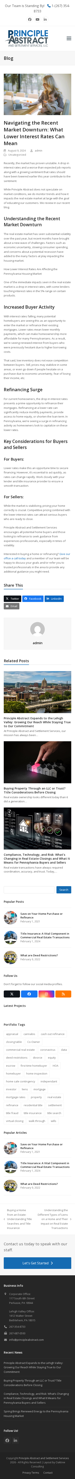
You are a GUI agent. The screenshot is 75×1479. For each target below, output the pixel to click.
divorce (37, 1057)
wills (53, 1121)
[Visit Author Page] (37, 629)
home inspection (36, 1073)
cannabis (29, 1034)
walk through (37, 1121)
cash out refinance (53, 1034)
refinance (12, 1105)
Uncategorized (17, 154)
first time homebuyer (34, 1065)
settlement (55, 1105)
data (64, 1050)
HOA (55, 1065)
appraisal (12, 1034)
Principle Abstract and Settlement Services (44, 1458)
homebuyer (13, 1073)
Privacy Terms (30, 1472)
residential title (33, 1105)
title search (54, 1113)
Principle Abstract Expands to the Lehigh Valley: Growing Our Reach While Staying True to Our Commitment (37, 722)
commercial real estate (20, 1050)
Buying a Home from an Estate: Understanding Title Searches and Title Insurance (18, 1219)
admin (38, 150)
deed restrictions (17, 1057)
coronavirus (47, 1050)
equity (52, 1057)
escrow (10, 1065)
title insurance (33, 1113)
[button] (69, 38)
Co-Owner (33, 1042)
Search (63, 890)
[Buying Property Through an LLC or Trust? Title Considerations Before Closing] (37, 762)
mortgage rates (15, 1097)
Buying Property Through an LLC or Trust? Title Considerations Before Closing (34, 790)
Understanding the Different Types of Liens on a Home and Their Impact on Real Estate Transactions (52, 1219)
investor (11, 1089)
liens (25, 1089)
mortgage (40, 1089)
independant (49, 1081)
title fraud (12, 1113)
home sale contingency (20, 1081)
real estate (54, 1097)
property (36, 1097)
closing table (14, 1042)
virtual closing (14, 1121)
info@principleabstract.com (26, 1340)
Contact (47, 1472)
